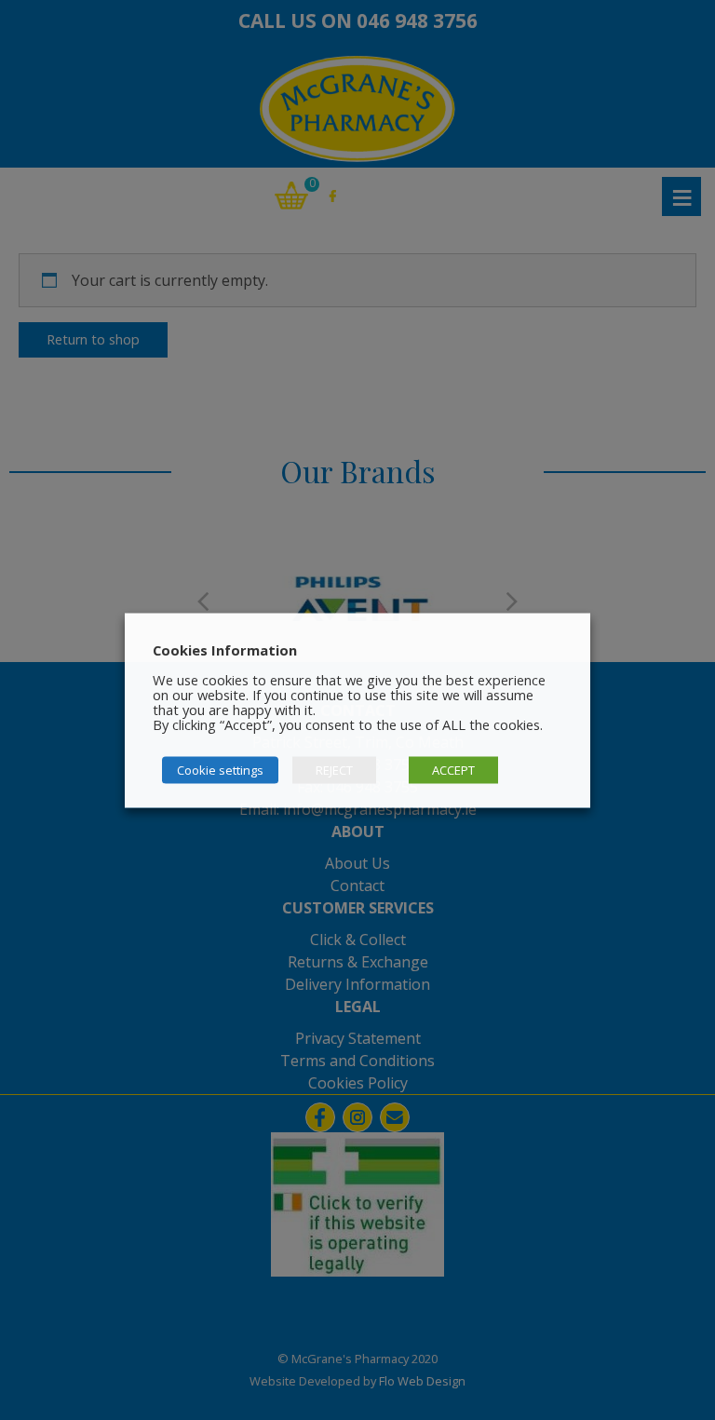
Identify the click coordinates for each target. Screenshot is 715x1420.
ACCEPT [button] (453, 769)
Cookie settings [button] (220, 769)
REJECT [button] (334, 769)
